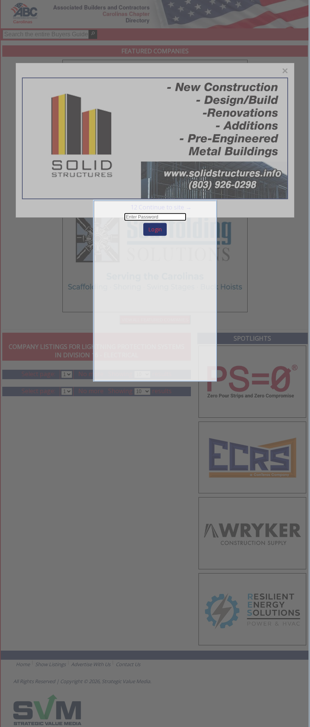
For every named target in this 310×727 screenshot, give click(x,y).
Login (155, 229)
